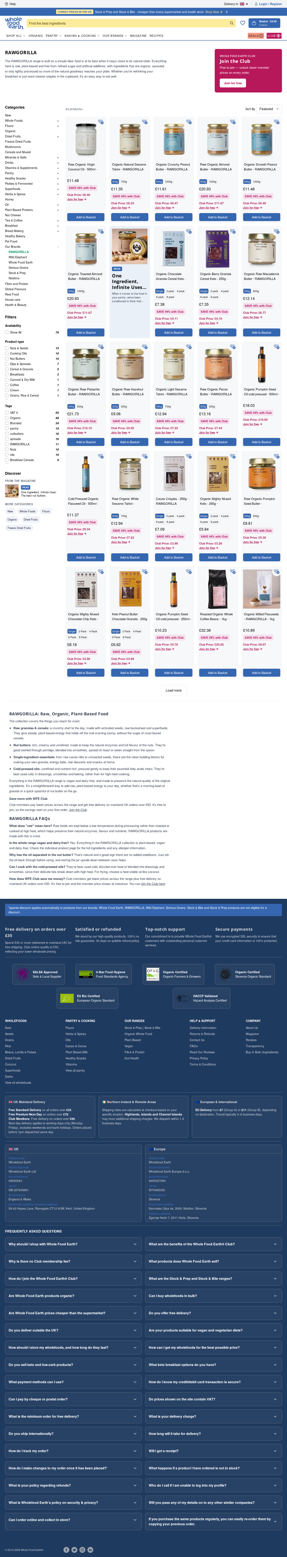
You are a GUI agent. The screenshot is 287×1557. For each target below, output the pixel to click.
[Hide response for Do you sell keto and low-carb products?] (135, 1364)
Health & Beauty (15, 305)
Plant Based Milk (77, 1052)
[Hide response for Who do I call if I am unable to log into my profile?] (275, 1485)
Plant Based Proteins (19, 210)
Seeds (9, 1034)
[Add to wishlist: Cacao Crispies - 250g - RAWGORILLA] (189, 456)
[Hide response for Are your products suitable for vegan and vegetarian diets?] (275, 1330)
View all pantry (75, 1070)
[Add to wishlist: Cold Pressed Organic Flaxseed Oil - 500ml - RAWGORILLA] (101, 456)
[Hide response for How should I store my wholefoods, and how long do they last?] (135, 1347)
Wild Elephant (18, 257)
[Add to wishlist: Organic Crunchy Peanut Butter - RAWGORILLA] (189, 122)
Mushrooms (13, 147)
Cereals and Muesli (18, 152)
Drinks (9, 162)
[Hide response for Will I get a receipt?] (275, 1451)
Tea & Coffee (13, 220)
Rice (8, 1046)
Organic (36, 36)
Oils (68, 1040)
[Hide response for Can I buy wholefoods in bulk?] (275, 1295)
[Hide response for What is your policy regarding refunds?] (135, 1485)
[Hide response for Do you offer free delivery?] (275, 1313)
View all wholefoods (18, 1082)
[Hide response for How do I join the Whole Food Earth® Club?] (135, 1278)
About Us (252, 1028)
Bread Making (14, 231)
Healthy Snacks (15, 178)
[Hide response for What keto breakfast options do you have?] (275, 1364)
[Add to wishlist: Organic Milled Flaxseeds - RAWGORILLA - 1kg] (276, 572)
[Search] (232, 23)
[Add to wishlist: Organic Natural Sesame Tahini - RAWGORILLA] (144, 122)
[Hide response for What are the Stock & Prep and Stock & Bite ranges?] (275, 1278)
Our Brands (113, 36)
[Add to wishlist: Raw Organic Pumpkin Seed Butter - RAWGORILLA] (276, 456)
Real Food (12, 294)
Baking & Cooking (80, 36)
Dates (9, 1076)
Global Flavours (15, 289)
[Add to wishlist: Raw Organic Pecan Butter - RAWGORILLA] (233, 347)
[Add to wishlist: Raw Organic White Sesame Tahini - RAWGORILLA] (144, 456)
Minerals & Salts (15, 157)
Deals (254, 36)
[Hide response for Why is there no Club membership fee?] (135, 1261)
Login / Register (270, 4)
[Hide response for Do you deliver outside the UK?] (135, 1330)
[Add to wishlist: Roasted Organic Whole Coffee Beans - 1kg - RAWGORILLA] (233, 572)
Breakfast (11, 225)
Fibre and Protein (16, 284)
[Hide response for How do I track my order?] (135, 1451)
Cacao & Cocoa (76, 1046)
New (8, 115)
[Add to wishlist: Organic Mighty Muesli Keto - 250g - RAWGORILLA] (233, 456)
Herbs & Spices (15, 194)
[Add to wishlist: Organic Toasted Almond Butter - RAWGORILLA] (101, 231)
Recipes (157, 36)
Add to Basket (86, 217)
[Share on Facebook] (66, 1550)
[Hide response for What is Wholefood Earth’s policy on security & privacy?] (135, 1502)
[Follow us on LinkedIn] (90, 1550)
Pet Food (11, 241)
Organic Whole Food (138, 1034)
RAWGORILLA (19, 252)
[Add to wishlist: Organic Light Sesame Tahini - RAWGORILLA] (189, 347)
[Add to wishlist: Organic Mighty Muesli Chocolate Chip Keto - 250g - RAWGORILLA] (101, 572)
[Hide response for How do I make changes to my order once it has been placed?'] (135, 1468)
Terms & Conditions (203, 1064)
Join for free (233, 83)
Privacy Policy (199, 1058)
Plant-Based (133, 1040)
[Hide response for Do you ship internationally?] (135, 1433)
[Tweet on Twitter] (74, 1550)
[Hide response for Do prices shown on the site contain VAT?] (275, 1399)
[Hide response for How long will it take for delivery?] (275, 1433)
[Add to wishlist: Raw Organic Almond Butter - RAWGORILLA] (233, 122)
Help (13, 4)
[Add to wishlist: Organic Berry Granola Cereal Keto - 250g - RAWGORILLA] (233, 231)
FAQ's (194, 1046)
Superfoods (12, 189)
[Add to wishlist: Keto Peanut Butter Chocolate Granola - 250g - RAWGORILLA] (144, 572)
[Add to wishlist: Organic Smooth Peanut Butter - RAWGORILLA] (276, 122)
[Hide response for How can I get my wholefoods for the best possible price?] (275, 1347)
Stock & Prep (17, 273)
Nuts (8, 1028)
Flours (9, 126)
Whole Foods (14, 120)
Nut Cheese (13, 215)
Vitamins (71, 1064)
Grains (9, 1040)
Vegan (129, 1046)
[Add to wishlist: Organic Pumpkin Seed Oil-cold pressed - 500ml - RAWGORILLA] (276, 347)
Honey (9, 199)
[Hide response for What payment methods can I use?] (135, 1382)
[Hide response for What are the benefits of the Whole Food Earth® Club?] (275, 1244)
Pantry (52, 36)
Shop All (14, 36)
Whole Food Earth (21, 262)
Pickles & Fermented (19, 183)
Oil (7, 204)
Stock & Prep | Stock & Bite (142, 1028)
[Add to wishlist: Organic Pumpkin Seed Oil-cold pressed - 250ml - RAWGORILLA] (189, 572)
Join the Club (78, 809)
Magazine (138, 36)
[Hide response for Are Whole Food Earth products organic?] (135, 1295)
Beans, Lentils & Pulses (20, 1052)
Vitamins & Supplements (21, 168)
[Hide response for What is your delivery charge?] (275, 1416)
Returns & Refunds (202, 1034)
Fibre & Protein (135, 1052)
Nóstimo (14, 278)
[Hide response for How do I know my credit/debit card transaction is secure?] (275, 1382)
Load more (174, 690)
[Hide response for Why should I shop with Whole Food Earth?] (135, 1244)
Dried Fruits (13, 136)
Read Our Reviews (202, 1052)
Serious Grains (18, 267)
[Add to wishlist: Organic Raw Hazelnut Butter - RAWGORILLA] (144, 347)
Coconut (10, 1064)
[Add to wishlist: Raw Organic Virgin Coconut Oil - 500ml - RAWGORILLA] (101, 122)
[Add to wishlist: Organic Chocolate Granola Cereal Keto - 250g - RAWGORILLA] (189, 231)
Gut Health (132, 1058)
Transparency (255, 1046)
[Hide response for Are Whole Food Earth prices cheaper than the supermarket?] (135, 1313)
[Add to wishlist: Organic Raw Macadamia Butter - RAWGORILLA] (276, 231)
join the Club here (153, 883)
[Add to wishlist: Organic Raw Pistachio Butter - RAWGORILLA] (101, 347)
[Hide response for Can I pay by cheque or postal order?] (135, 1399)
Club (271, 36)
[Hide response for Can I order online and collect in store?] (135, 1519)
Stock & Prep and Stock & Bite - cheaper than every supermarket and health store (138, 12)
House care (12, 299)
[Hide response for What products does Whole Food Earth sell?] (275, 1261)
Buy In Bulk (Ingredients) (262, 1052)
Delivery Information (203, 1028)
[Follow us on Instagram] (82, 1550)
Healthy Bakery (15, 236)
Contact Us (197, 1040)
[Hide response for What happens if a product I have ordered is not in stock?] (275, 1468)
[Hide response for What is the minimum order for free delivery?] (135, 1416)
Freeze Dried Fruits (18, 141)
